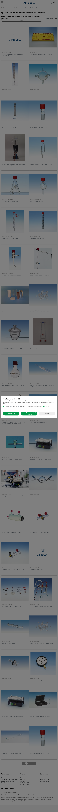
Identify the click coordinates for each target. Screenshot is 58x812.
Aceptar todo (11, 413)
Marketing (22, 406)
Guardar (47, 413)
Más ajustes (5, 409)
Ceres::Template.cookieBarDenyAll (29, 413)
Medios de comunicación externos (35, 406)
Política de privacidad (7, 403)
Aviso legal (19, 403)
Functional (47, 406)
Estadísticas (14, 406)
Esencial (7, 406)
